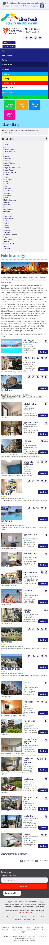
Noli (4, 207)
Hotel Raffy (27, 682)
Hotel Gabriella (6, 641)
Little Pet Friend (28, 906)
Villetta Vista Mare (30, 404)
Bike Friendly (23, 902)
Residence (18, 919)
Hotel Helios (27, 590)
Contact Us (5, 69)
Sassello (6, 225)
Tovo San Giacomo (10, 235)
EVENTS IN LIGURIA (25, 913)
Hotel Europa (27, 440)
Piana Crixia (7, 216)
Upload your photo (35, 105)
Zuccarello (7, 248)
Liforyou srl (21, 940)
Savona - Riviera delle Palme (29, 130)
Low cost (27, 928)
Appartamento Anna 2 (30, 535)
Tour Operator (6, 74)
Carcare (6, 177)
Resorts (27, 919)
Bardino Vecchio (9, 163)
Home (4, 51)
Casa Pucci (27, 834)
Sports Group (22, 105)
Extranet (6, 97)
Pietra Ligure (8, 218)
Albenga (6, 147)
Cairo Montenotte (9, 172)
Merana (6, 202)
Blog (32, 910)
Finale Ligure (8, 191)
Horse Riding (17, 906)
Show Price (43, 352)
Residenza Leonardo (30, 720)
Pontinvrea (7, 221)
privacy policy (34, 6)
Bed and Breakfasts (13, 917)
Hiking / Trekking (30, 904)
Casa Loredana (28, 779)
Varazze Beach (8, 244)
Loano (5, 198)
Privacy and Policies (33, 930)
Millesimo (6, 205)
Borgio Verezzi (8, 170)
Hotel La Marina (6, 390)
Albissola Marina (9, 151)
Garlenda (6, 193)
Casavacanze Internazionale (10, 668)
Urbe (5, 237)
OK (42, 6)
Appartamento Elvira (30, 422)
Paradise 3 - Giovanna (27, 610)
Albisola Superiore (10, 149)
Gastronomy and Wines (11, 904)
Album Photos (9, 115)
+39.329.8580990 (33, 29)
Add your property (7, 92)
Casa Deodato (28, 816)
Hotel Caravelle (6, 520)
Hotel (34, 917)
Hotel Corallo (28, 701)
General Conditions (18, 930)
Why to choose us (7, 55)
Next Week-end (38, 928)
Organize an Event (12, 910)
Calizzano (6, 175)
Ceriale (6, 184)
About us (4, 60)
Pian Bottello (7, 214)
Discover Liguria (7, 64)
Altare (5, 154)
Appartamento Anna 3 (30, 554)
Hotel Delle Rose (29, 357)
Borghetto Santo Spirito (11, 168)
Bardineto (6, 161)
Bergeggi (6, 165)
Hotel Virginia (6, 493)
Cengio (6, 181)
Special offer (40, 910)
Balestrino (7, 158)
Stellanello (7, 232)
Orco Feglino (8, 209)
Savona (6, 228)
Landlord (41, 917)
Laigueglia (7, 195)
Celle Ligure (7, 179)
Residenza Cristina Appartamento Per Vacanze (30, 741)
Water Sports (40, 906)
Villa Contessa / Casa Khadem (30, 798)
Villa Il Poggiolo (28, 340)
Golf (22, 904)
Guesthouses (26, 917)
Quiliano (6, 223)
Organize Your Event (9, 105)
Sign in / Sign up (8, 46)
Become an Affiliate (12, 893)
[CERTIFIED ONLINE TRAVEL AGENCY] (6, 31)
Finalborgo (7, 188)
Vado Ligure (8, 133)
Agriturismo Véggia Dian (30, 573)
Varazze (6, 241)
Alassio (6, 145)
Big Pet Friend (12, 902)
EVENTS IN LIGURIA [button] (9, 83)
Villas (33, 919)
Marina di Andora (9, 200)
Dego (5, 186)
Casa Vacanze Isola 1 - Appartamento (28, 760)
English (8, 43)
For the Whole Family (36, 902)
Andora (6, 156)
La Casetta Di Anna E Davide (28, 462)
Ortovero (6, 211)
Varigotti (6, 246)
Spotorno (6, 230)
